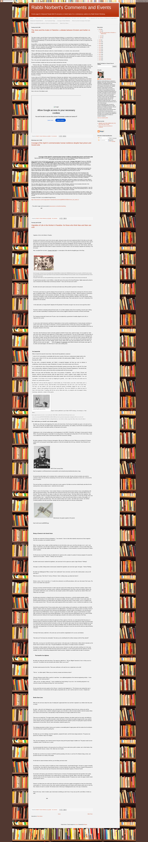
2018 (100, 52)
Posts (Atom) (39, 816)
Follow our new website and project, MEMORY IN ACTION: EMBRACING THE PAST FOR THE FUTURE (60, 18)
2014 (100, 59)
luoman (76, 824)
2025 (100, 40)
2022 (100, 45)
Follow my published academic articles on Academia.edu (44, 23)
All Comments (102, 140)
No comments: (54, 136)
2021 (100, 47)
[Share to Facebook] (64, 136)
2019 (100, 50)
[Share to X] (62, 136)
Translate (113, 141)
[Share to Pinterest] (65, 136)
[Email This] (59, 136)
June (101, 36)
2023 (100, 43)
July (101, 31)
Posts (100, 137)
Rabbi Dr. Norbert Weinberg (105, 79)
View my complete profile (102, 117)
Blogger (85, 824)
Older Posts (90, 814)
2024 (100, 41)
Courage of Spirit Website (63, 20)
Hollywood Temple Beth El (36, 20)
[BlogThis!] (61, 136)
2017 (100, 54)
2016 (100, 56)
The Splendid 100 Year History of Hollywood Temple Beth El (102, 18)
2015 (100, 58)
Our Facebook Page (50, 20)
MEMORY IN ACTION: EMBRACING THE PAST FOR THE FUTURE (107, 124)
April (101, 37)
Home (31, 18)
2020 (100, 49)
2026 (100, 29)
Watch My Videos (64, 23)
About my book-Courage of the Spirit (81, 20)
